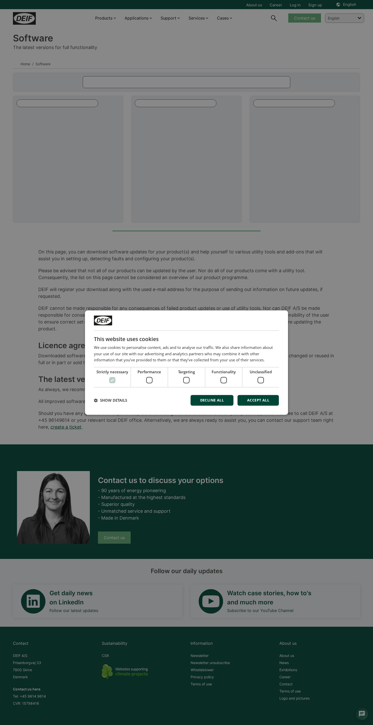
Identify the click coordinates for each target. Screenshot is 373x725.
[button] (110, 400)
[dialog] (186, 362)
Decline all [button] (212, 400)
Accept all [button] (258, 400)
